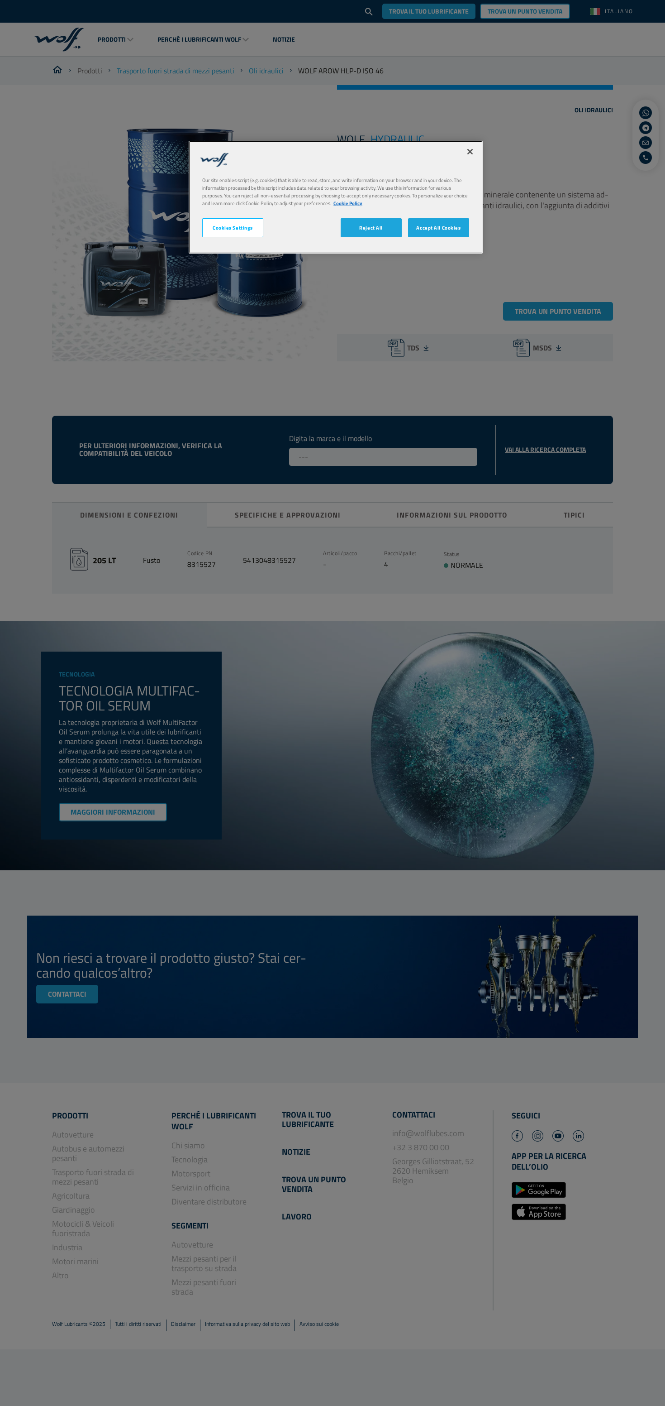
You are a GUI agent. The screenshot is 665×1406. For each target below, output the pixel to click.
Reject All (371, 227)
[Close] (470, 152)
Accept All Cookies (438, 227)
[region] (336, 197)
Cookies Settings (233, 227)
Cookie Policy (347, 203)
